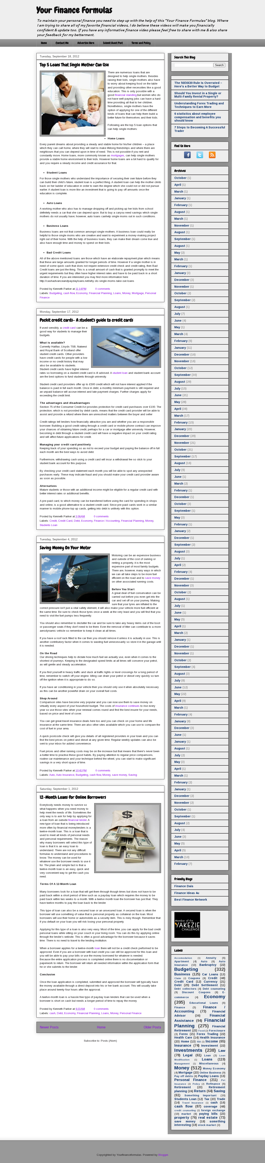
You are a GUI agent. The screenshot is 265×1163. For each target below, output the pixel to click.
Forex (183, 1034)
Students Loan (48, 525)
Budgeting (55, 293)
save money (152, 577)
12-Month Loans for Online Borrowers (73, 797)
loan (97, 948)
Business (182, 974)
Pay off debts (183, 1076)
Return (200, 1091)
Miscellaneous (208, 1063)
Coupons (194, 978)
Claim (177, 978)
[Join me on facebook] (187, 157)
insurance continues (127, 705)
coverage (210, 1106)
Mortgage (138, 293)
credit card (69, 327)
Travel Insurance (192, 1102)
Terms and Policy (141, 43)
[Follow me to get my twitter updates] (199, 157)
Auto (52, 774)
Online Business (210, 1072)
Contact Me (62, 43)
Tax (206, 1099)
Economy (82, 293)
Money (126, 293)
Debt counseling (214, 988)
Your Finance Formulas (74, 10)
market (186, 1113)
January (180, 198)
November (181, 225)
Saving (132, 774)
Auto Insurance (65, 774)
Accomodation (183, 958)
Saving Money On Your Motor (65, 548)
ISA (199, 1041)
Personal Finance (130, 1013)
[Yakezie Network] (187, 937)
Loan (207, 1055)
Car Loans (210, 974)
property (181, 1118)
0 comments (102, 288)
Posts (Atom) (109, 1040)
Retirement (182, 1087)
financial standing (126, 95)
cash (52, 1013)
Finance (179, 1007)
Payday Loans (208, 1076)
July (177, 313)
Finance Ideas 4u (186, 893)
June (178, 320)
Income (212, 1041)
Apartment (181, 961)
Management (182, 1063)
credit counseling (185, 1110)
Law (221, 1051)
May (177, 252)
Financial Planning (100, 293)
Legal (188, 1055)
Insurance (182, 1045)
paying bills (208, 1113)
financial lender (77, 820)
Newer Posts (49, 1027)
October (180, 178)
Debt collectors (185, 988)
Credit (53, 520)
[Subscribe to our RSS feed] (212, 157)
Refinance (213, 1083)
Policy (196, 1084)
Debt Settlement (205, 985)
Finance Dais (183, 886)
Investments (188, 1050)
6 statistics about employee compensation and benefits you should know (197, 117)
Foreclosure (217, 1030)
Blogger (163, 1154)
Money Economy (214, 1068)
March (178, 191)
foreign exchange (213, 1110)
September (182, 239)
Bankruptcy (207, 964)
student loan (120, 372)
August (179, 212)
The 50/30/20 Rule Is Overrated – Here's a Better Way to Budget (198, 84)
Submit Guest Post (113, 43)
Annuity (211, 958)
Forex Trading (207, 1034)
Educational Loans (203, 1002)
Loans (117, 293)
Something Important (200, 1095)
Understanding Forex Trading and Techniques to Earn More (199, 105)
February (181, 205)
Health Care (183, 1037)
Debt (77, 520)
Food (201, 1030)
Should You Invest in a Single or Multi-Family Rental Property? (197, 95)
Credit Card (65, 520)
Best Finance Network (190, 899)
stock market (207, 1125)
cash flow (69, 293)
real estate (208, 1118)
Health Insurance (212, 1037)
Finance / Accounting (107, 520)
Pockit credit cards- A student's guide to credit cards (86, 320)
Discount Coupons (196, 992)
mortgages (117, 155)
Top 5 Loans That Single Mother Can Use (74, 65)
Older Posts (152, 1027)
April (177, 184)
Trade (221, 1099)
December (181, 279)
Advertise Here (85, 43)
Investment (209, 1045)
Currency (210, 981)
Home (44, 43)
